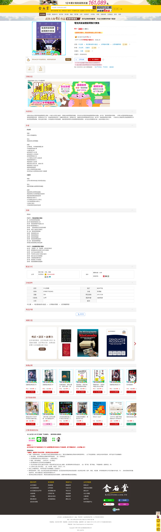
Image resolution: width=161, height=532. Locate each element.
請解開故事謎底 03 (115, 384)
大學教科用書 (105, 44)
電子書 (76, 14)
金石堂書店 (33, 485)
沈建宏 (87, 47)
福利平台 (86, 499)
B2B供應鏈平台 (88, 501)
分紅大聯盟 (87, 493)
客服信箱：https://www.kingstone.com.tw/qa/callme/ (80, 524)
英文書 (66, 14)
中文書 (49, 14)
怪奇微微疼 (130, 384)
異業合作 (86, 485)
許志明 (81, 47)
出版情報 (32, 493)
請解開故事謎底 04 (48, 384)
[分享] (158, 525)
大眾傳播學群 (116, 44)
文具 (81, 14)
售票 (119, 14)
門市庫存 (105, 67)
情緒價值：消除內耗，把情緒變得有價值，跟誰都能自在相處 (82, 386)
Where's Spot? (97, 417)
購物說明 (68, 485)
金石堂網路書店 (34, 488)
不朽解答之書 (75, 10)
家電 (98, 14)
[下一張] (64, 38)
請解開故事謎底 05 (31, 384)
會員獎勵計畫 (52, 490)
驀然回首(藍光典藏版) (133, 417)
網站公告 (68, 499)
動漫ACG (55, 14)
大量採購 (111, 67)
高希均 (92, 10)
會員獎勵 (42, 14)
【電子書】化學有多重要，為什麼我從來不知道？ (49, 418)
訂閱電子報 (51, 493)
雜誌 (71, 14)
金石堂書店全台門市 (36, 490)
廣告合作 (86, 490)
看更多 (68, 59)
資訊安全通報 (34, 501)
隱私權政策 (33, 499)
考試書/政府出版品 (92, 44)
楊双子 (69, 10)
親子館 (61, 14)
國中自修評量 (54, 10)
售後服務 (68, 493)
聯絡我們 (68, 496)
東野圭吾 (64, 10)
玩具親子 (86, 14)
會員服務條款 (52, 499)
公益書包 (82, 10)
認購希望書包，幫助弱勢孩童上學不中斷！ (88, 32)
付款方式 (68, 488)
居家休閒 (103, 14)
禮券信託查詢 (52, 496)
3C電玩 (93, 14)
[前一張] (33, 38)
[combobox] (72, 7)
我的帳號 (50, 485)
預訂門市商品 (98, 67)
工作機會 (32, 496)
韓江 (60, 10)
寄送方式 (68, 490)
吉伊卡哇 (87, 10)
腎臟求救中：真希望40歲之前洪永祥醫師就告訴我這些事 (98, 386)
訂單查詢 (50, 488)
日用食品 (110, 14)
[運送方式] (158, 529)
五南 (82, 51)
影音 (115, 14)
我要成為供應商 (88, 488)
